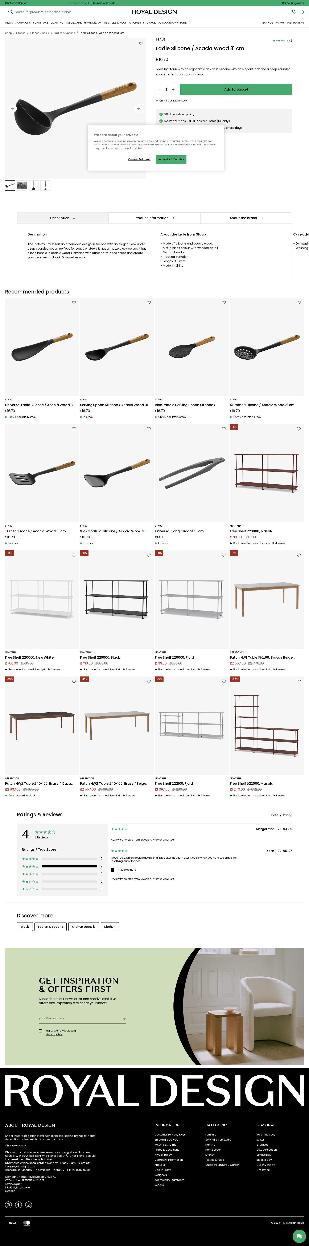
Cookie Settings (139, 159)
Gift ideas (262, 1144)
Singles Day (263, 1155)
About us (160, 1165)
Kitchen (210, 1155)
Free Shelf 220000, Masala (251, 531)
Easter (260, 1139)
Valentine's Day (266, 1134)
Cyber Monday (265, 1165)
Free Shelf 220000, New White (29, 657)
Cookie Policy (162, 1170)
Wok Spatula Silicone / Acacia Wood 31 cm (112, 531)
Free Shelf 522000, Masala (251, 783)
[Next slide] (138, 108)
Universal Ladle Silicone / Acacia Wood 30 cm (40, 405)
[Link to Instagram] (28, 1204)
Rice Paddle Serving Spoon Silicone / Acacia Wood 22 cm (185, 405)
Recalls (159, 1185)
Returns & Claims (165, 1144)
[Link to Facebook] (18, 1204)
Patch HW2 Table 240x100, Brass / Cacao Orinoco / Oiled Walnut (39, 783)
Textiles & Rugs (214, 1160)
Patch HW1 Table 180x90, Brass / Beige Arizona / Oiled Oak (261, 657)
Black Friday (264, 1160)
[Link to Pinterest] (8, 1204)
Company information (168, 1160)
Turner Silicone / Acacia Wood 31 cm (35, 531)
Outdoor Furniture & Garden (222, 1165)
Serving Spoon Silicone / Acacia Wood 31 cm (114, 405)
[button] (293, 3)
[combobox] (293, 3)
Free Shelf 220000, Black (100, 657)
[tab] (62, 218)
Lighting (210, 1144)
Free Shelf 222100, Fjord (174, 783)
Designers (160, 1175)
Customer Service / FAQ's (170, 1134)
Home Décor (213, 1150)
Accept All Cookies (171, 159)
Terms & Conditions (166, 1150)
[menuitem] (9, 22)
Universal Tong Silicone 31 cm (179, 531)
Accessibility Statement (169, 1180)
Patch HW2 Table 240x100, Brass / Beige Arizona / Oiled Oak (113, 783)
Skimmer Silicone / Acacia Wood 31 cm (262, 405)
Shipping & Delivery (166, 1139)
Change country (15, 1145)
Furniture (210, 1134)
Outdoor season (266, 1150)
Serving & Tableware (218, 1139)
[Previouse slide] (12, 108)
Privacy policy (163, 1155)
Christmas (263, 1170)
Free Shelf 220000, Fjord (174, 657)
